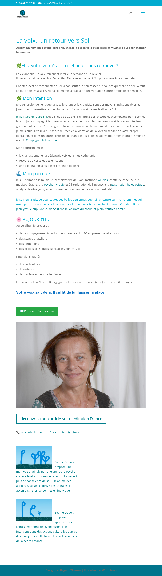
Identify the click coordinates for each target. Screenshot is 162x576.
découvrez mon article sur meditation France (61, 418)
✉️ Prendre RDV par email (37, 311)
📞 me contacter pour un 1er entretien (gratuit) (47, 432)
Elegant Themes (70, 570)
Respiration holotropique (127, 184)
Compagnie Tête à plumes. (43, 140)
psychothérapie (54, 184)
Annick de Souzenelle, (53, 209)
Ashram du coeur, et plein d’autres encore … (98, 209)
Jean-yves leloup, (27, 209)
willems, (103, 180)
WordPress (109, 570)
